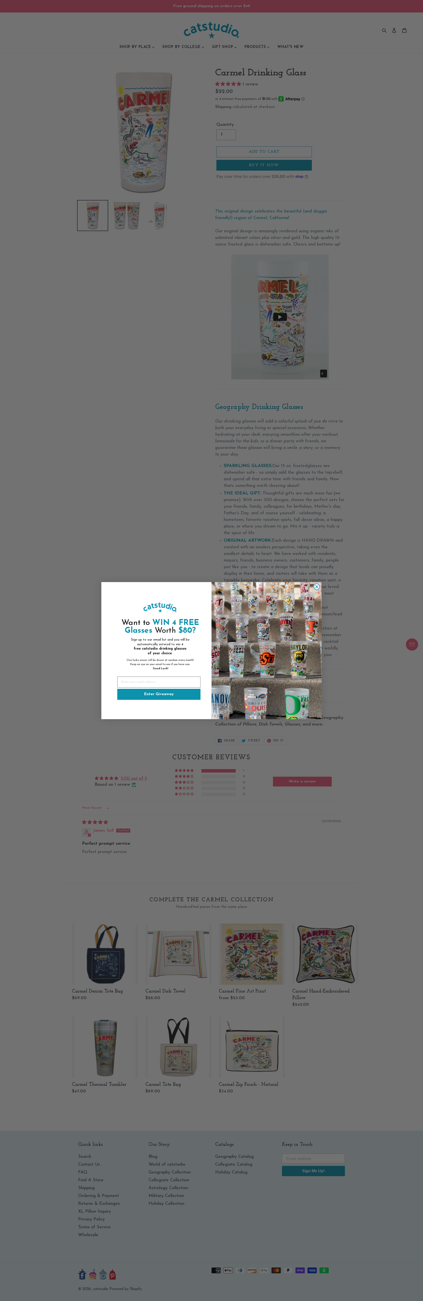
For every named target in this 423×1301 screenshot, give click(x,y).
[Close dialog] (317, 587)
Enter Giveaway (159, 694)
